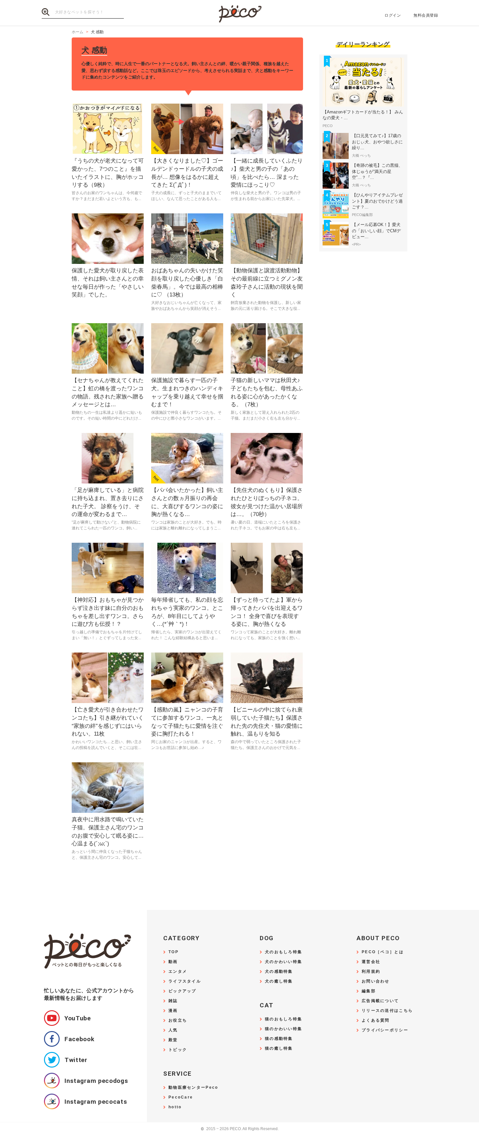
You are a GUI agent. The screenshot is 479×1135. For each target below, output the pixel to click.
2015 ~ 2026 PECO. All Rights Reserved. (240, 1129)
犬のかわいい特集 (283, 962)
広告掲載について (380, 1001)
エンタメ (177, 972)
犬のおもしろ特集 (283, 952)
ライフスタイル (184, 981)
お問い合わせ (376, 981)
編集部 (369, 991)
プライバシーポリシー (385, 1030)
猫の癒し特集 (279, 1048)
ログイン (393, 15)
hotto (174, 1107)
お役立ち (177, 1020)
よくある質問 (376, 1020)
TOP (173, 952)
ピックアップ (182, 991)
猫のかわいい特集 (283, 1029)
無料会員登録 (426, 15)
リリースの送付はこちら (387, 1011)
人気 (173, 1030)
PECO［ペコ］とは (383, 952)
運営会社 (371, 962)
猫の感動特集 (279, 1039)
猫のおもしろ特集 (283, 1019)
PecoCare (180, 1097)
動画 (173, 962)
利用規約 (371, 972)
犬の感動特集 (279, 972)
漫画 (173, 1011)
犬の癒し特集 (279, 981)
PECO (239, 13)
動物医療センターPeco (193, 1087)
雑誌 (173, 1001)
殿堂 (173, 1040)
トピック (177, 1050)
